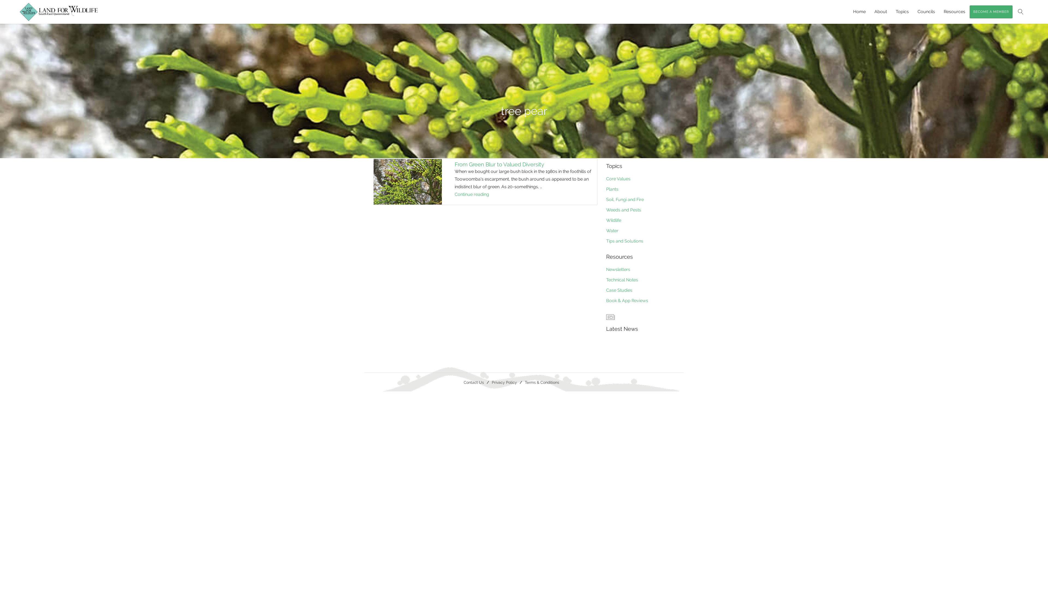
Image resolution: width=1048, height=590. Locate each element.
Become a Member (991, 12)
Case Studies (619, 290)
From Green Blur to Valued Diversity (499, 164)
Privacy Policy (504, 382)
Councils (926, 11)
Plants (612, 189)
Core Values (618, 178)
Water (612, 230)
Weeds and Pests (623, 210)
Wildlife (613, 220)
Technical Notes (622, 279)
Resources (954, 11)
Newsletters (618, 269)
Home (859, 11)
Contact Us (474, 382)
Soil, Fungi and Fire (625, 199)
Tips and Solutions (624, 241)
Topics (902, 11)
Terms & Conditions (542, 382)
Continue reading (480, 195)
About (880, 11)
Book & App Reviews (627, 300)
